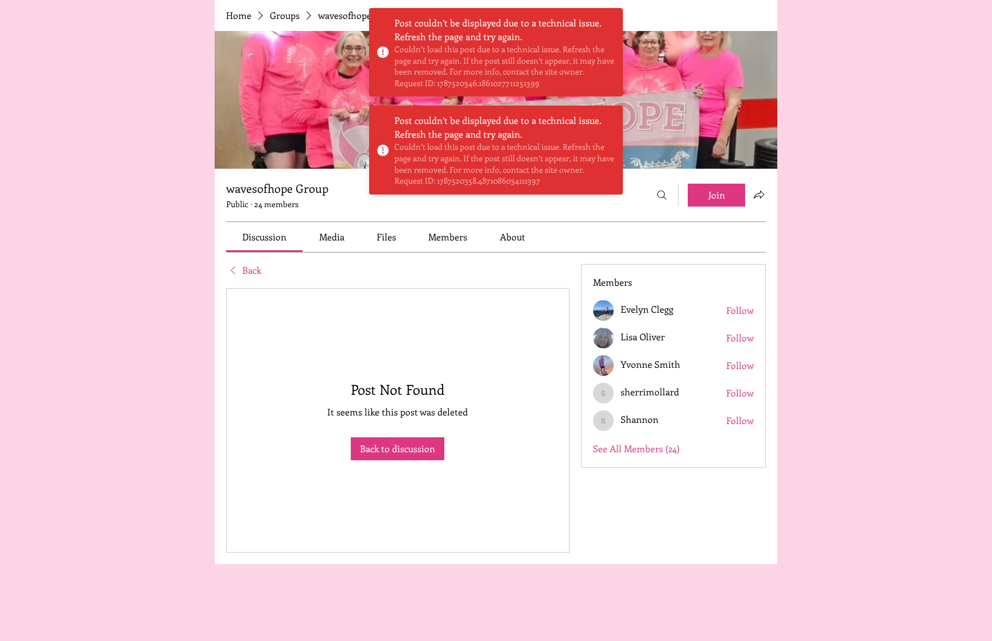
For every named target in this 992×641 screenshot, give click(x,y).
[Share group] (759, 194)
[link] (264, 237)
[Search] (662, 195)
